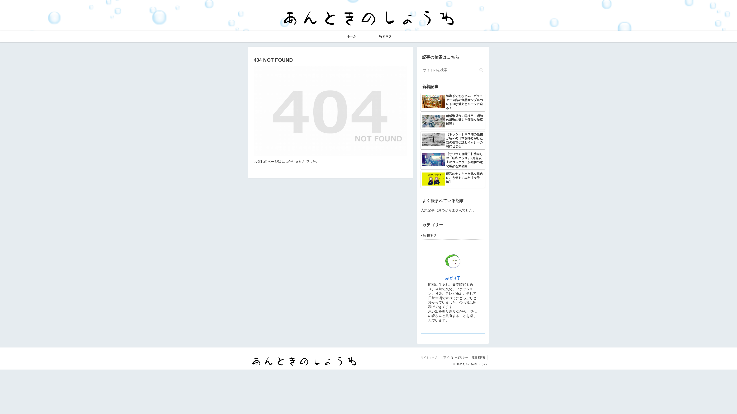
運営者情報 (478, 357)
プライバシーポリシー (454, 357)
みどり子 (453, 278)
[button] (481, 70)
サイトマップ (429, 357)
